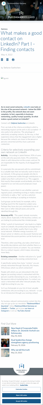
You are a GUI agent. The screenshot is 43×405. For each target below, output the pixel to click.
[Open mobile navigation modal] (40, 3)
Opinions (4, 29)
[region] (21, 390)
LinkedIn (27, 107)
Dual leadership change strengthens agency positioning (25, 341)
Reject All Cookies (21, 395)
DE (34, 3)
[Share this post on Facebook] (2, 59)
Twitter (12, 308)
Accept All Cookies (21, 401)
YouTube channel (23, 311)
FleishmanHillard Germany (16, 3)
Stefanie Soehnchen (18, 123)
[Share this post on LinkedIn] (7, 59)
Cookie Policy (24, 385)
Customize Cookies (21, 389)
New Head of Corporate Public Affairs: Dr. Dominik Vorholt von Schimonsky (25, 330)
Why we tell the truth (20, 350)
